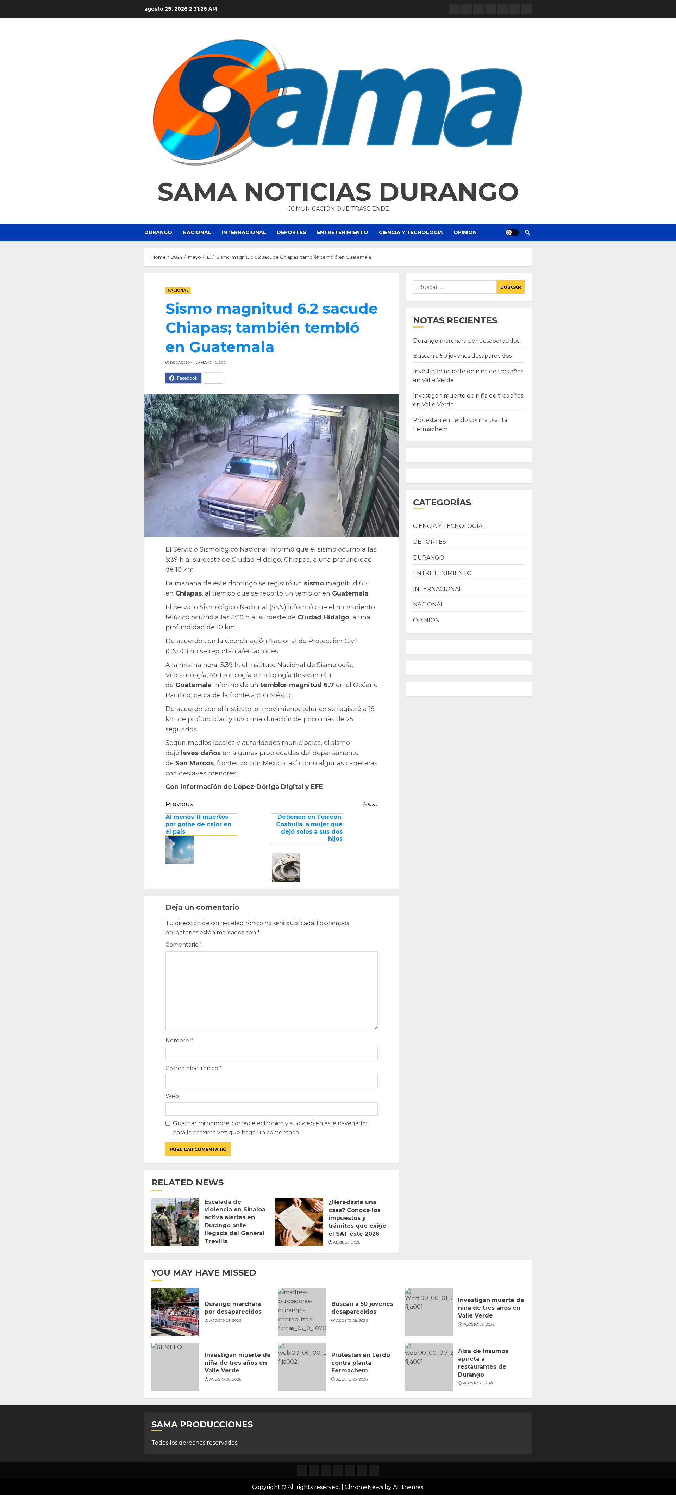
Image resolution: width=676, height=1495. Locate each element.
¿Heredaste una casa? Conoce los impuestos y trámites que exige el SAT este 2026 (357, 1218)
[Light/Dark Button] (512, 232)
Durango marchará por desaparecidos (466, 340)
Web (172, 1096)
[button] (338, 102)
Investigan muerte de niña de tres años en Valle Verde (491, 1308)
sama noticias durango (338, 191)
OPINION (465, 232)
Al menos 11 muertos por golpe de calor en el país (198, 824)
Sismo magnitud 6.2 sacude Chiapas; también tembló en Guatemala (271, 327)
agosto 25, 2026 (352, 1379)
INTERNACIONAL (244, 232)
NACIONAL (197, 232)
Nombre (179, 1040)
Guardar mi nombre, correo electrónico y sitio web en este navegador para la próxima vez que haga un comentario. (270, 1128)
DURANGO (158, 232)
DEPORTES (291, 232)
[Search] (527, 232)
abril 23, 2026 (346, 1242)
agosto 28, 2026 (225, 1320)
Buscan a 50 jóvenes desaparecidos (462, 355)
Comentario (183, 944)
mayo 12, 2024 (214, 362)
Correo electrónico (193, 1068)
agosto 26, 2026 (479, 1324)
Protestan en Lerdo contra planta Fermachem (360, 1363)
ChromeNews (364, 1487)
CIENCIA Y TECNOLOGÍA (411, 232)
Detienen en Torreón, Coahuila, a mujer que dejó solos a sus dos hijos (309, 828)
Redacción (181, 362)
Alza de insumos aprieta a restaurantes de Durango (483, 1363)
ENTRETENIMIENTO (342, 232)
